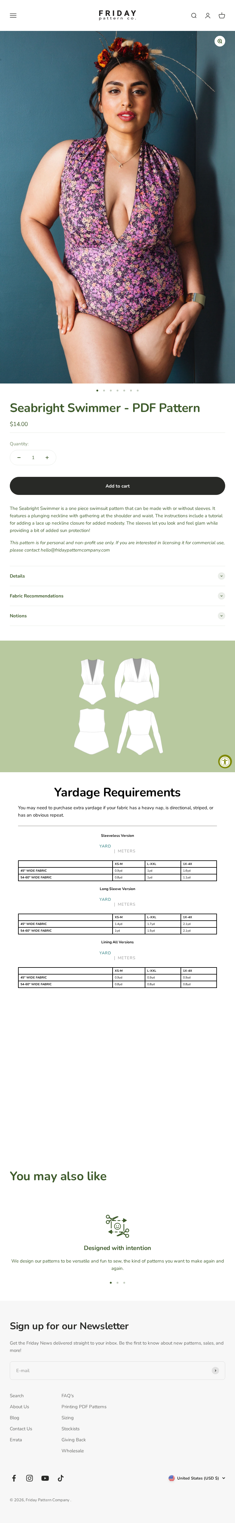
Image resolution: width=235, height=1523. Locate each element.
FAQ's (68, 1396)
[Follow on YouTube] (45, 1478)
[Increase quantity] (47, 457)
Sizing (68, 1418)
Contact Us (21, 1429)
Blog (14, 1418)
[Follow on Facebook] (14, 1478)
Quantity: (19, 444)
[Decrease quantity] (19, 457)
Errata (16, 1440)
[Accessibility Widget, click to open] (225, 762)
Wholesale (73, 1451)
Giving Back (74, 1440)
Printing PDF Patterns (84, 1407)
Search (17, 1396)
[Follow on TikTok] (61, 1478)
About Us (19, 1407)
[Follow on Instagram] (29, 1478)
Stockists (71, 1429)
